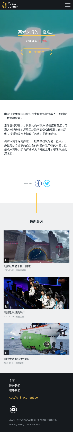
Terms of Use (33, 424)
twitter (46, 183)
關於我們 (14, 385)
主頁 (12, 380)
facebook (38, 183)
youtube (13, 409)
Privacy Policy (16, 424)
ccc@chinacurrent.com (24, 397)
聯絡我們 (14, 390)
